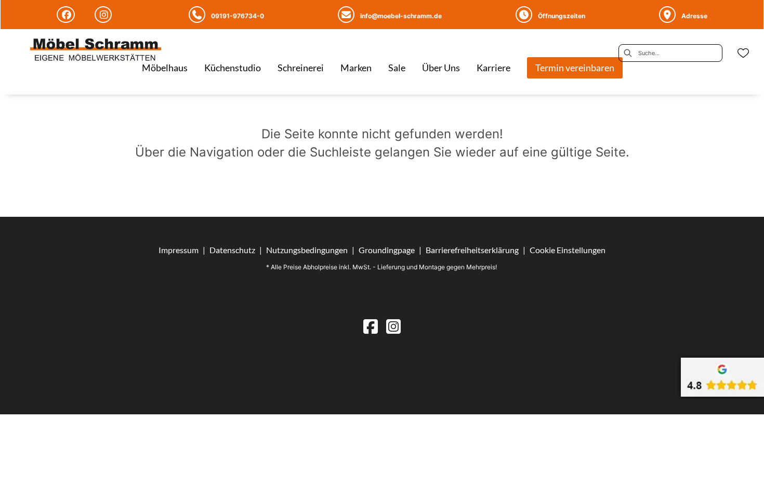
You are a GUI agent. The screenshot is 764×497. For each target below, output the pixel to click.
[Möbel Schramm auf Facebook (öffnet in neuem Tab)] (67, 14)
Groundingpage (387, 250)
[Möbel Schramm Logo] (95, 50)
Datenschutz (232, 250)
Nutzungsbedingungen (307, 250)
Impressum (179, 250)
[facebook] (370, 326)
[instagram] (393, 326)
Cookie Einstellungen (567, 250)
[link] (165, 67)
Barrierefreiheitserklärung (472, 250)
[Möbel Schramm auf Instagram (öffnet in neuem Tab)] (105, 14)
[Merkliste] (743, 53)
